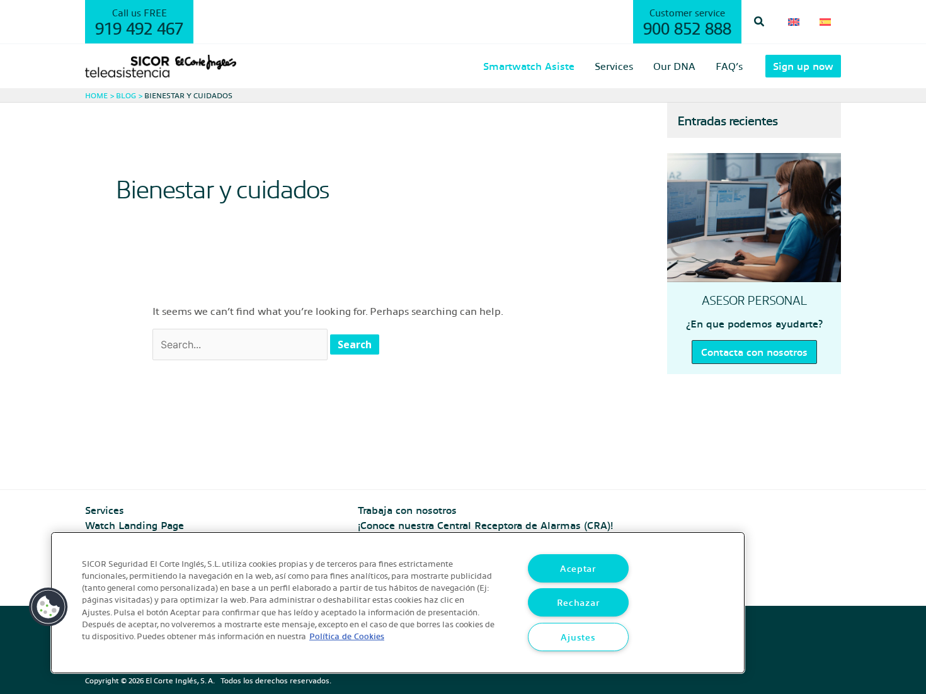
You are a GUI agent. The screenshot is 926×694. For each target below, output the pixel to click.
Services (104, 509)
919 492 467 (139, 27)
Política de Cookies (346, 635)
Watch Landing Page (134, 525)
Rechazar (578, 602)
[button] (759, 22)
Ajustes (578, 636)
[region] (397, 603)
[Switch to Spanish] (825, 22)
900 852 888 (687, 27)
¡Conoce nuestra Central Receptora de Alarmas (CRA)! (485, 525)
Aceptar (578, 568)
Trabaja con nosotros (407, 509)
